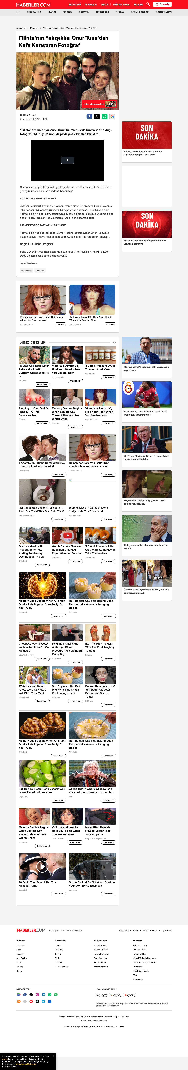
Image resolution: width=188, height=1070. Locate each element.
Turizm (58, 958)
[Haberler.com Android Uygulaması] (116, 995)
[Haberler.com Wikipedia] (25, 1001)
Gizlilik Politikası (140, 949)
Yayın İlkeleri (166, 930)
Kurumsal (137, 940)
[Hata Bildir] (88, 1026)
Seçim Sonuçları (101, 954)
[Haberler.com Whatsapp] (49, 994)
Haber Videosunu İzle (94, 104)
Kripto (19, 962)
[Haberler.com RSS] (18, 1001)
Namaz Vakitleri (101, 949)
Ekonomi (20, 945)
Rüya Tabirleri (100, 962)
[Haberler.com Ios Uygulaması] (102, 995)
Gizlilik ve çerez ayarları (73, 1026)
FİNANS (67, 12)
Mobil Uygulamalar (141, 971)
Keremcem (40, 270)
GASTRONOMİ (164, 12)
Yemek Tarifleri (101, 966)
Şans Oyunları (100, 958)
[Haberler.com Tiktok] (37, 1001)
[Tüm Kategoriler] (18, 12)
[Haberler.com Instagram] (37, 994)
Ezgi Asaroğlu (26, 270)
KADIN (52, 12)
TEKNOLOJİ (102, 12)
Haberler (20, 940)
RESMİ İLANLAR (140, 12)
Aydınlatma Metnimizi (26, 1064)
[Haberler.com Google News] (18, 994)
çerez (5, 1059)
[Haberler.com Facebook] (25, 994)
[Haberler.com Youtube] (31, 1001)
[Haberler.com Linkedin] (43, 994)
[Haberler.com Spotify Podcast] (55, 994)
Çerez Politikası (140, 954)
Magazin (34, 28)
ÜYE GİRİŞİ (164, 4)
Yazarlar (58, 962)
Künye (154, 930)
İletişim (145, 930)
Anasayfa (21, 28)
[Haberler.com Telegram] (43, 1001)
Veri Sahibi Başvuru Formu (145, 962)
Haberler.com (100, 940)
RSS (135, 975)
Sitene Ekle (138, 979)
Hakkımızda (124, 930)
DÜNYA (120, 12)
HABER (138, 4)
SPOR (104, 4)
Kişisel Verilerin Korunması (145, 958)
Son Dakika (21, 958)
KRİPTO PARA (121, 4)
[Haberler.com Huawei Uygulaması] (130, 995)
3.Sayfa (19, 966)
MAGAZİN (91, 4)
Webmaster (138, 966)
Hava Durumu (100, 945)
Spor (18, 949)
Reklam (136, 930)
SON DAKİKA (34, 12)
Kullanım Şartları (140, 945)
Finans (58, 954)
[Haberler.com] (31, 930)
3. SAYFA (84, 12)
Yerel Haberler (61, 966)
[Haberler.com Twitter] (31, 994)
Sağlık (58, 945)
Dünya (19, 971)
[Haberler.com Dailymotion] (49, 1001)
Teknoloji (59, 949)
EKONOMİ (74, 4)
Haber (83, 1020)
